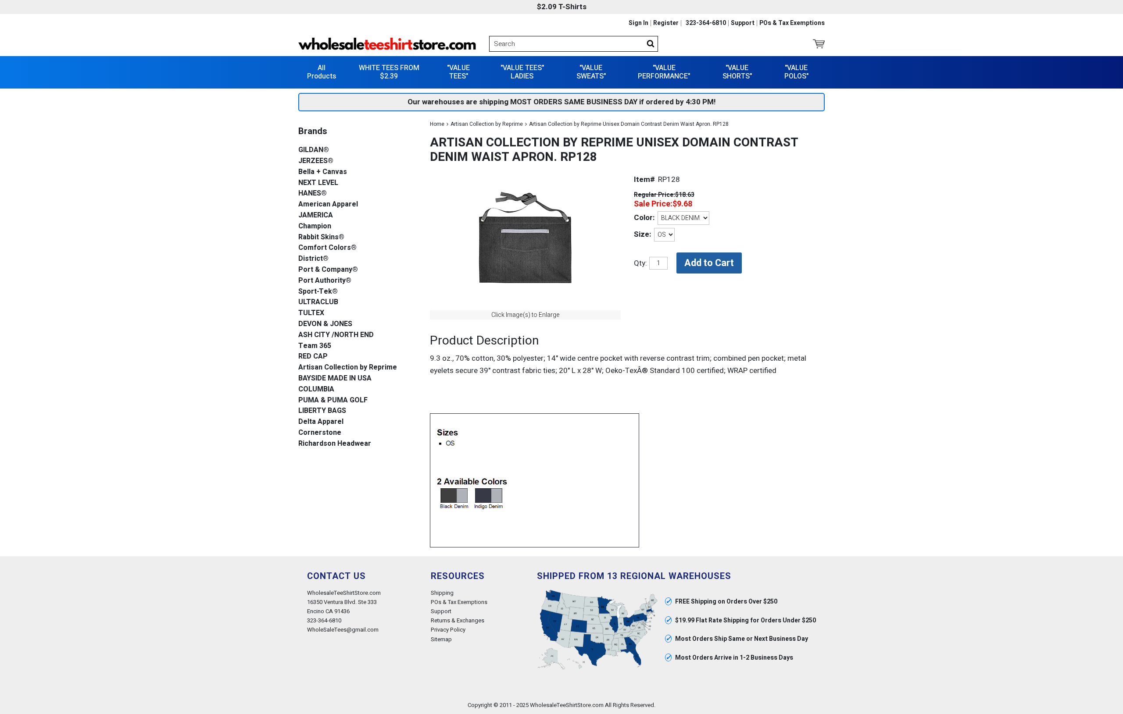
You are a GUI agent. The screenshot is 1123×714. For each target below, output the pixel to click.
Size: (642, 234)
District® (313, 258)
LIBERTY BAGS (322, 411)
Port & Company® (328, 269)
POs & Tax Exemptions (792, 23)
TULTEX (311, 313)
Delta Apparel (320, 421)
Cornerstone (319, 432)
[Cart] (819, 44)
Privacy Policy (448, 629)
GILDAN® (313, 150)
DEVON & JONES (325, 324)
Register (666, 23)
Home (437, 124)
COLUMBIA (316, 389)
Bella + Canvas (322, 172)
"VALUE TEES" (458, 72)
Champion (314, 226)
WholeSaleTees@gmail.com (343, 629)
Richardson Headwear (334, 443)
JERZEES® (315, 161)
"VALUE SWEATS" (591, 72)
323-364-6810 (706, 23)
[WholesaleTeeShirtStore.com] (387, 44)
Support (743, 23)
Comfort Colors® (327, 247)
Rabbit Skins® (321, 237)
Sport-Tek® (318, 291)
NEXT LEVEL (318, 183)
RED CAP (313, 356)
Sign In (638, 23)
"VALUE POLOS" (796, 72)
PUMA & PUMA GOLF (333, 400)
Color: (644, 217)
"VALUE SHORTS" (737, 72)
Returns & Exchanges (457, 620)
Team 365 (314, 346)
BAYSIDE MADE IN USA (335, 378)
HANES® (312, 193)
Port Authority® (324, 280)
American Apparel (328, 204)
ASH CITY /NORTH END (336, 335)
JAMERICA (315, 215)
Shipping (442, 593)
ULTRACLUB (318, 302)
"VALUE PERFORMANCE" (664, 72)
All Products (321, 72)
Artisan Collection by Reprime (487, 124)
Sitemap (441, 639)
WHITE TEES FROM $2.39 (389, 72)
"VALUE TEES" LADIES (522, 72)
